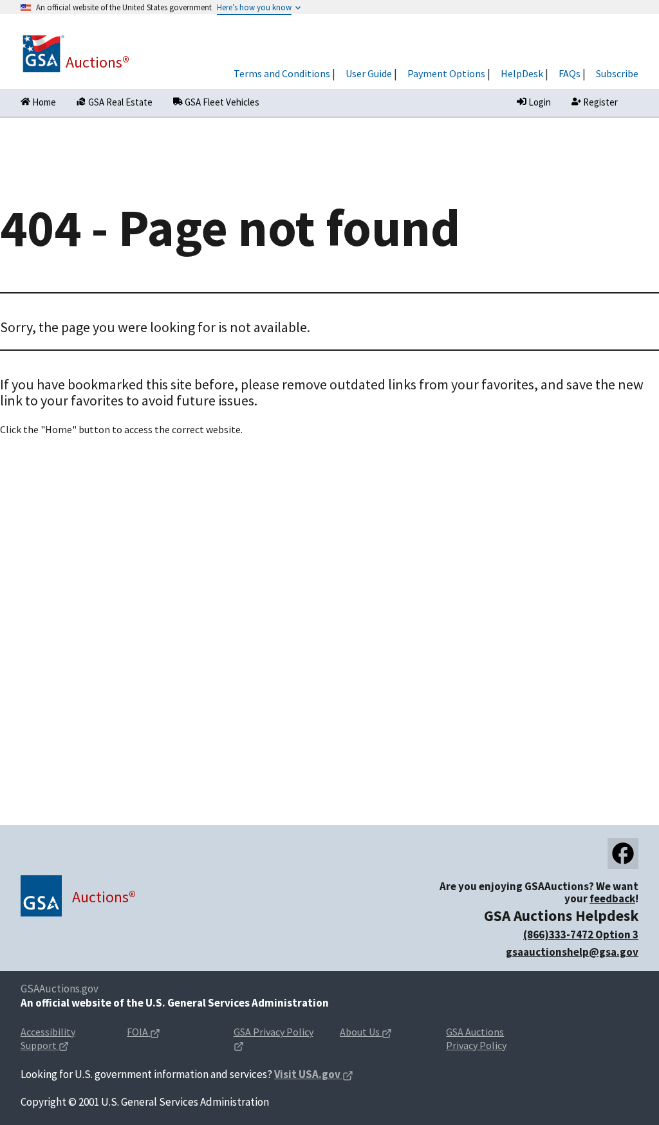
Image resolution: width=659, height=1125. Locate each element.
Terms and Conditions (282, 73)
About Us (382, 1032)
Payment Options (446, 73)
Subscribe (617, 73)
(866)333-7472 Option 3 (580, 934)
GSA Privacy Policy (273, 1032)
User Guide (369, 73)
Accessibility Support (63, 1032)
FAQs (569, 73)
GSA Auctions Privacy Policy (476, 1038)
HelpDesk (522, 73)
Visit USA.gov (313, 1075)
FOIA (164, 1032)
